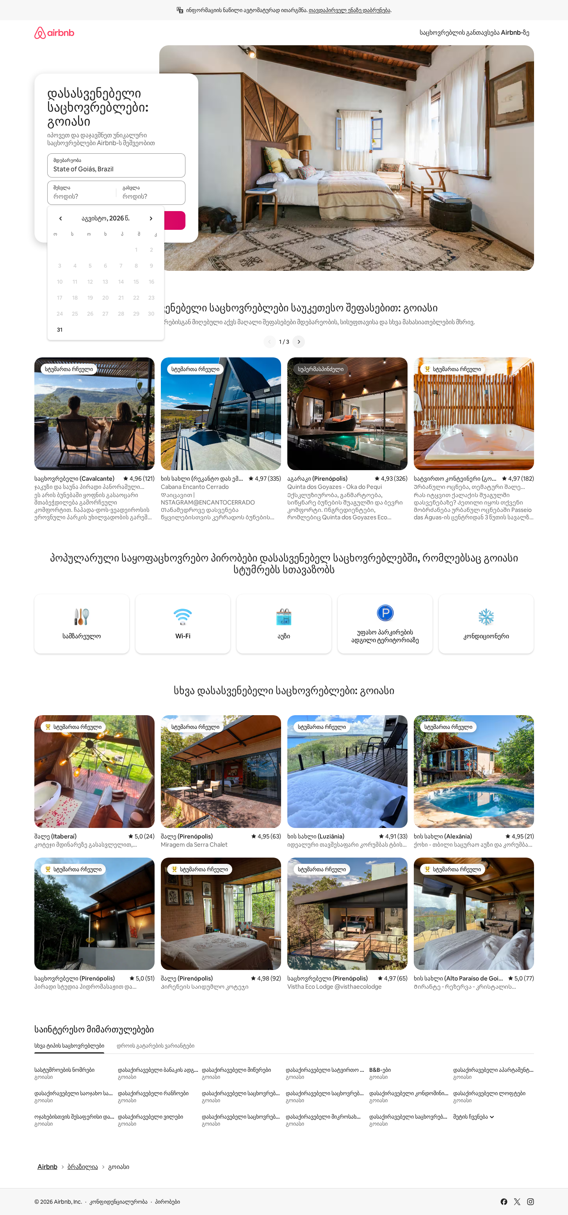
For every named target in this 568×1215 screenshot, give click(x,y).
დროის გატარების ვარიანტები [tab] (155, 1045)
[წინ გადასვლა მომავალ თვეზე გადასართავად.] (150, 218)
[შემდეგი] (298, 342)
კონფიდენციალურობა (118, 1201)
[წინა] (270, 342)
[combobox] (116, 169)
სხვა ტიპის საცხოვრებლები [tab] (69, 1045)
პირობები (167, 1201)
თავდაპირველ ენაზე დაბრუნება (349, 10)
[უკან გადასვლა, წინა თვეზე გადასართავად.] (61, 218)
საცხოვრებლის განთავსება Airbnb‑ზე (474, 32)
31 (59, 329)
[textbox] (81, 196)
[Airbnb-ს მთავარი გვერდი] (54, 32)
